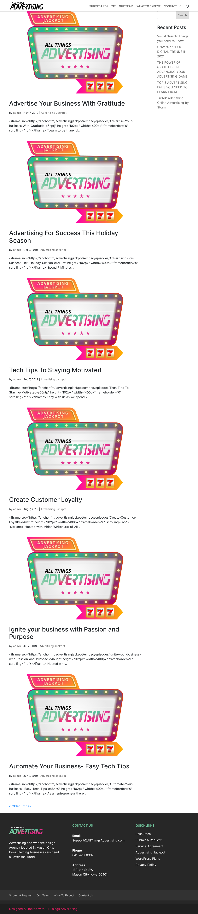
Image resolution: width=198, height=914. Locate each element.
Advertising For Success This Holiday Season (63, 236)
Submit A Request (102, 6)
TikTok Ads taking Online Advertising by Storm (173, 102)
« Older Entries (20, 806)
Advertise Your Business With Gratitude (67, 103)
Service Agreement (149, 846)
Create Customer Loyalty (45, 499)
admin (17, 112)
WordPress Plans (148, 858)
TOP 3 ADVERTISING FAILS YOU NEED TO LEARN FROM (172, 87)
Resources (143, 834)
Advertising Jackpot (54, 112)
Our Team (126, 6)
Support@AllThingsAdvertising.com (98, 840)
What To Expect (148, 6)
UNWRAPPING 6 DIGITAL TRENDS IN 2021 (171, 51)
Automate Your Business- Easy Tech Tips (69, 766)
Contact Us (172, 6)
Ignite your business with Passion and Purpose (64, 633)
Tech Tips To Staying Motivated (55, 370)
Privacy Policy (146, 865)
